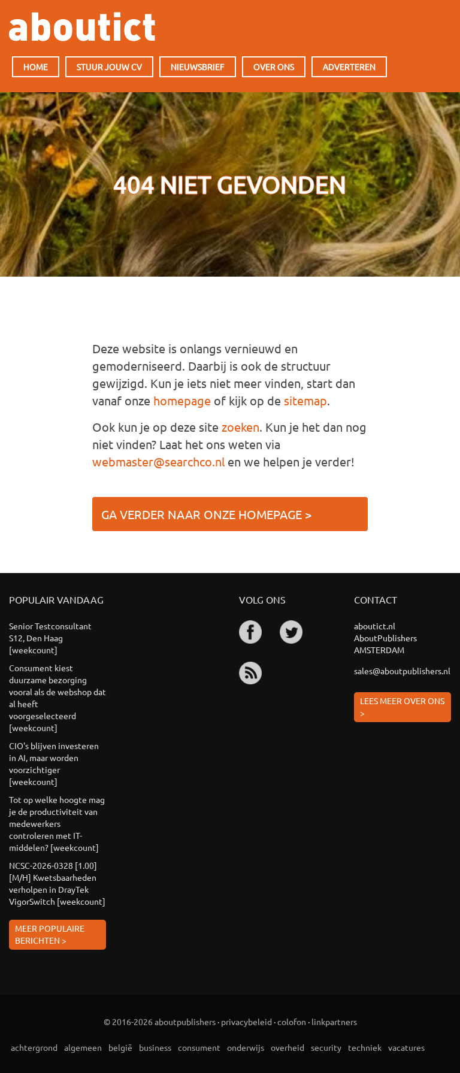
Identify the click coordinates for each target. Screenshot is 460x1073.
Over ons (273, 66)
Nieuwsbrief (198, 66)
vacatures (406, 1047)
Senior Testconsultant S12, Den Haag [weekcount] (50, 637)
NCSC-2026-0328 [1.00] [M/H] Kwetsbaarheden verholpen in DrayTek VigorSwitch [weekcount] (57, 883)
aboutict (82, 26)
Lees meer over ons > (402, 706)
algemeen (83, 1047)
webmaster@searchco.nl (158, 461)
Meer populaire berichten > (49, 934)
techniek (365, 1047)
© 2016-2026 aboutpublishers (160, 1021)
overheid (287, 1047)
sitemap (305, 400)
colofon (291, 1021)
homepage (182, 400)
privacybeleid (246, 1021)
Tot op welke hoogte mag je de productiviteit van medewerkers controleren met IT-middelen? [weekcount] (57, 823)
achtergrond (34, 1047)
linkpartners (334, 1021)
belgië (120, 1047)
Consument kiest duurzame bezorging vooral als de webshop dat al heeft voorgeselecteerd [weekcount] (57, 697)
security (326, 1047)
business (155, 1047)
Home (35, 66)
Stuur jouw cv (109, 66)
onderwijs (245, 1047)
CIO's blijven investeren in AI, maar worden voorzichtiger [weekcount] (54, 763)
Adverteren (349, 66)
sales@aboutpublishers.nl (402, 670)
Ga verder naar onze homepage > (206, 514)
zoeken (240, 426)
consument (199, 1047)
